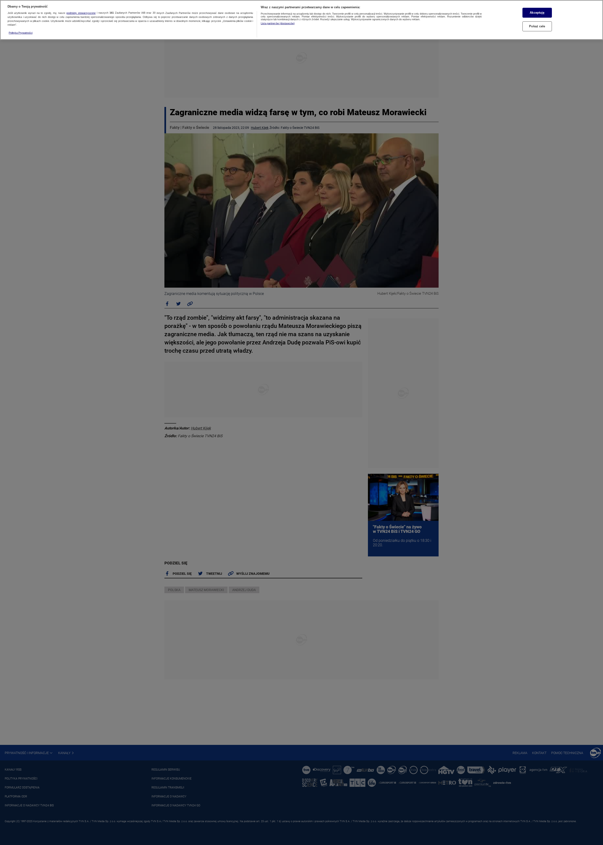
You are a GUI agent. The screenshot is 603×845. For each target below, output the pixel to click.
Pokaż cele (537, 26)
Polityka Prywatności (21, 32)
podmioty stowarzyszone (81, 13)
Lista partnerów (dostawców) (278, 23)
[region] (301, 20)
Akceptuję (537, 12)
